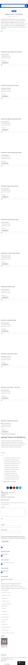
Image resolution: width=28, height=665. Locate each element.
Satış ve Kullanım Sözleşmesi (8, 633)
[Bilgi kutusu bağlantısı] (14, 550)
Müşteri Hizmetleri (6, 627)
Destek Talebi (5, 619)
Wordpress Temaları (6, 592)
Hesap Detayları (5, 617)
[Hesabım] (26, 2)
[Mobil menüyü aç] (1, 2)
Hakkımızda (4, 624)
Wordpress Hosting (6, 595)
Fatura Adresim (5, 614)
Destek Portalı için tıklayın (7, 579)
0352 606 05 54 (4, 554)
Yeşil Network (5, 659)
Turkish (22, 663)
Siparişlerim (4, 611)
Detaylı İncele (5, 431)
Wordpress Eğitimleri (6, 604)
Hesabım (4, 608)
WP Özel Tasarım (5, 601)
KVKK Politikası (5, 630)
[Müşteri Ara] (26, 6)
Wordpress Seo (5, 598)
